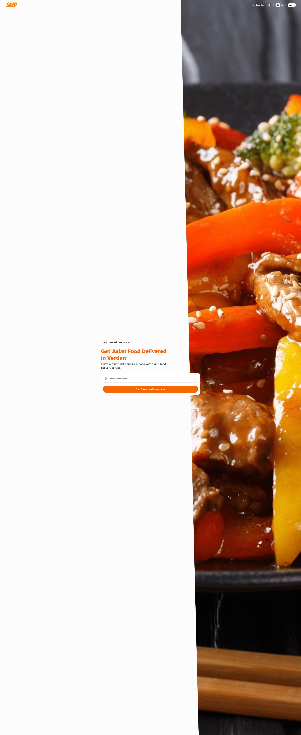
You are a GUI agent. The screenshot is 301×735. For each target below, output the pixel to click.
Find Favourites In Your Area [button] (150, 389)
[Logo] (12, 5)
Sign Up (292, 5)
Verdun (122, 342)
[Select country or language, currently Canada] (270, 5)
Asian (130, 342)
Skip (105, 342)
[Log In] (277, 5)
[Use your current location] (195, 379)
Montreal (113, 342)
